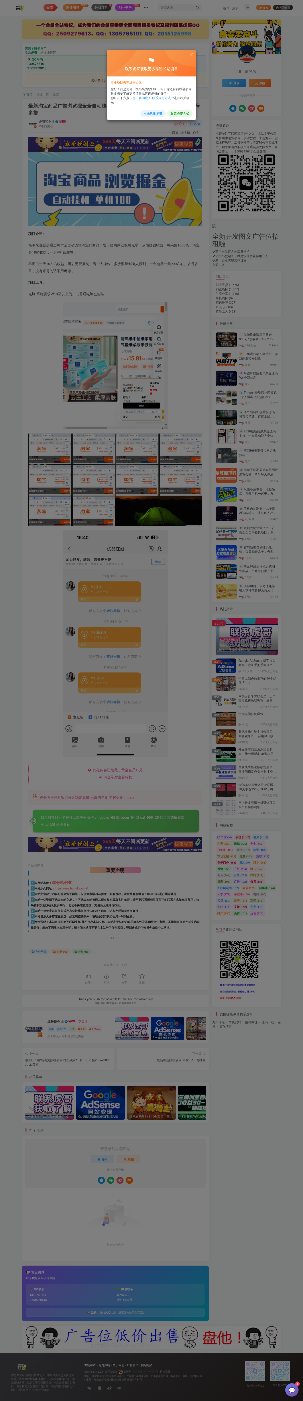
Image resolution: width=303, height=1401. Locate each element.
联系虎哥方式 (180, 113)
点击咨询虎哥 (153, 113)
